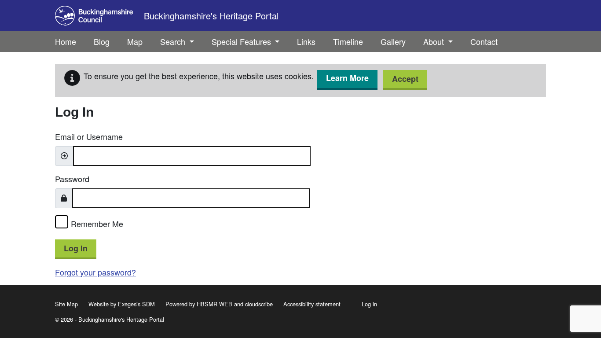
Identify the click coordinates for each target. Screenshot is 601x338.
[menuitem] (101, 41)
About (434, 41)
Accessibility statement (312, 304)
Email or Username (89, 136)
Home (65, 41)
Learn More (347, 78)
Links (306, 41)
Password (72, 178)
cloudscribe (259, 304)
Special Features (242, 41)
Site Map (66, 304)
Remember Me (97, 223)
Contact (484, 41)
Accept (405, 78)
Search (173, 41)
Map (135, 41)
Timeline (348, 41)
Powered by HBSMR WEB (198, 304)
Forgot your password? (95, 272)
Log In (76, 248)
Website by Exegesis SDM (121, 304)
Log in (369, 304)
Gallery (393, 41)
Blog (102, 41)
